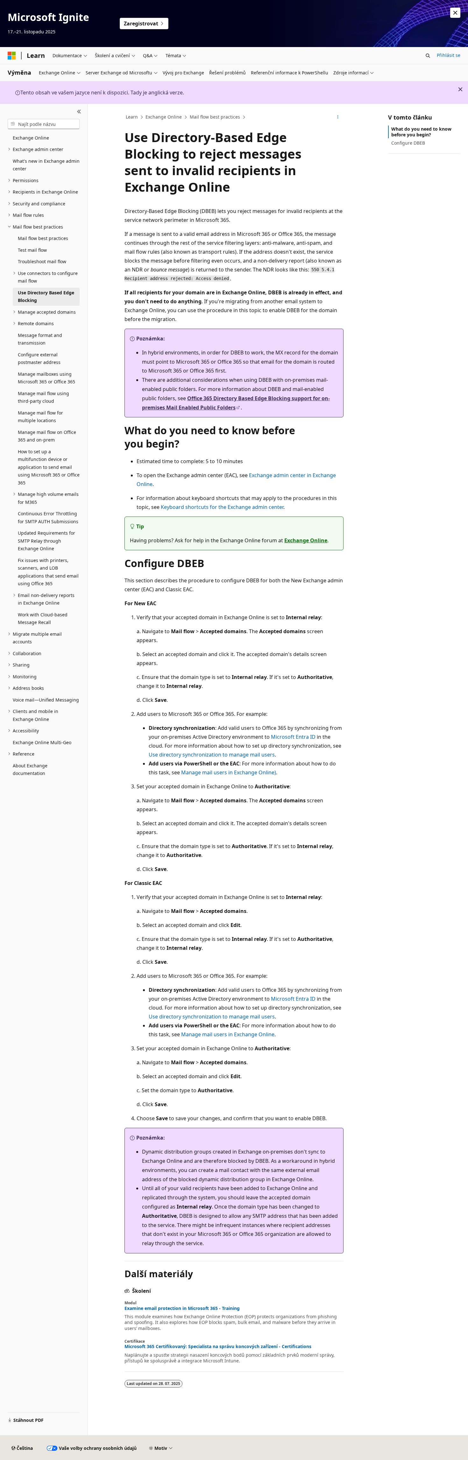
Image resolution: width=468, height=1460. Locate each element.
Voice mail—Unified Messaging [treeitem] (46, 700)
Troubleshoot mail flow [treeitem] (42, 261)
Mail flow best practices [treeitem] (43, 238)
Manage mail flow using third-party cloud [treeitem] (43, 397)
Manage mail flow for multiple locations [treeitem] (40, 417)
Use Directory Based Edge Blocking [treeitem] (46, 297)
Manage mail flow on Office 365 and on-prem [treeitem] (47, 436)
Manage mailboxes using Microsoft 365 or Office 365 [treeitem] (46, 378)
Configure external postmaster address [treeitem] (39, 359)
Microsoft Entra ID (293, 736)
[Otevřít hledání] (428, 55)
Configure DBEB (408, 143)
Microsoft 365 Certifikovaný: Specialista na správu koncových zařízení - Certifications (217, 1346)
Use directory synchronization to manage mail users (212, 754)
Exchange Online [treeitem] (31, 138)
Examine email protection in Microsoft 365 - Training (182, 1308)
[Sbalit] (79, 111)
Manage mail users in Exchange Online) (228, 772)
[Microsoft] (12, 55)
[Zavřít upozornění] (455, 13)
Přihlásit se (448, 55)
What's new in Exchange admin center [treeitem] (46, 165)
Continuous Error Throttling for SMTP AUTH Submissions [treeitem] (48, 517)
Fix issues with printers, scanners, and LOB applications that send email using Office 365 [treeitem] (48, 572)
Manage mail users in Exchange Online (227, 1034)
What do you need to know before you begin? (421, 132)
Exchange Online (163, 117)
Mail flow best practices (215, 117)
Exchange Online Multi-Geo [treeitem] (42, 742)
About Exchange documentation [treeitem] (30, 770)
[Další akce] (338, 117)
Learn (132, 117)
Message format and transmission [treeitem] (40, 339)
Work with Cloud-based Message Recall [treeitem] (42, 619)
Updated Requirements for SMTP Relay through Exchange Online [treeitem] (46, 541)
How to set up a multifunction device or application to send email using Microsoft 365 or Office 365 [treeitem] (49, 467)
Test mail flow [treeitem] (32, 250)
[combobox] (44, 124)
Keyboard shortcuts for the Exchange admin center (222, 507)
